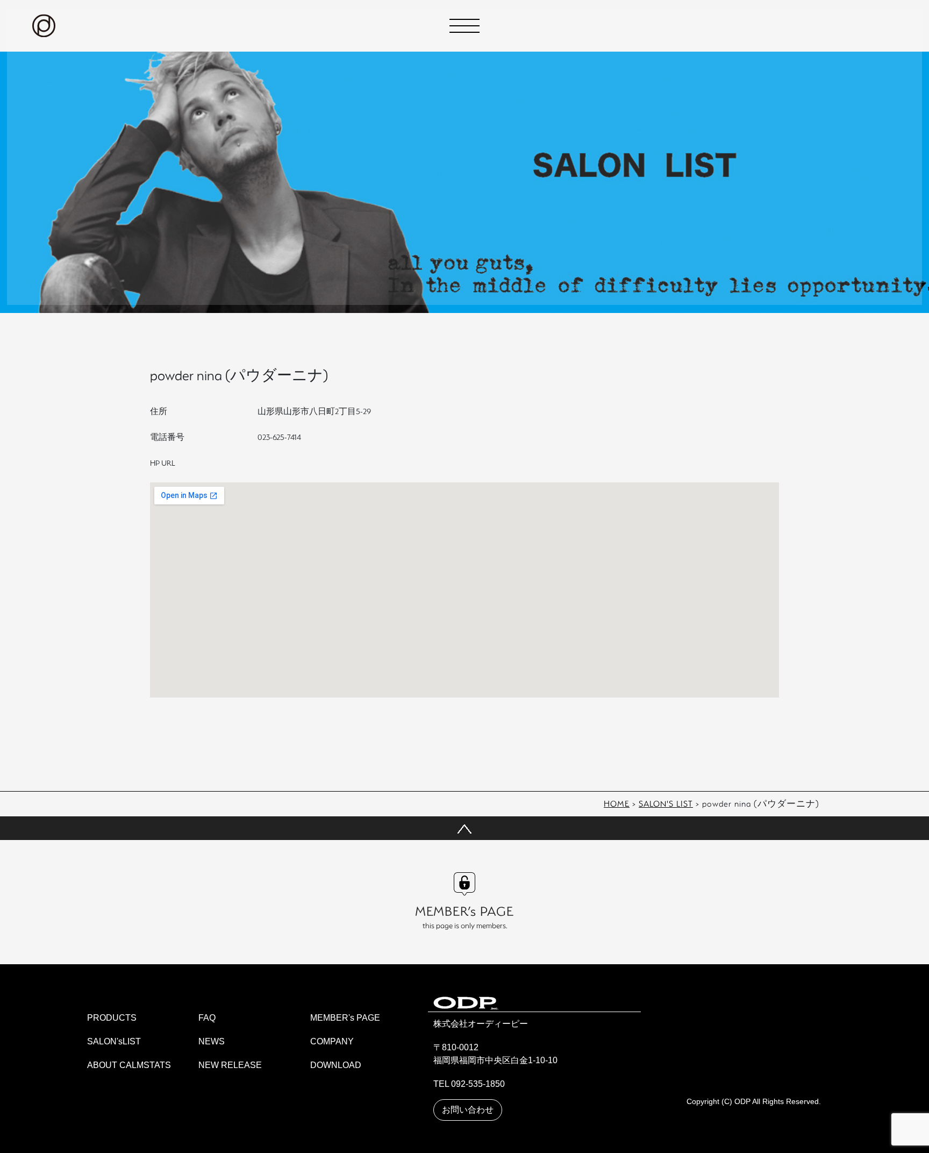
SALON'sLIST (114, 1041)
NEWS (211, 1041)
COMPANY (332, 1041)
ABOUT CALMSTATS (129, 1065)
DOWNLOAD (335, 1065)
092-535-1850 (478, 1083)
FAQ (207, 1017)
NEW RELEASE (230, 1065)
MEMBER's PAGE (345, 1017)
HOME (617, 803)
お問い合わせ (468, 1109)
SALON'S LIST (666, 803)
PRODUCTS (112, 1017)
